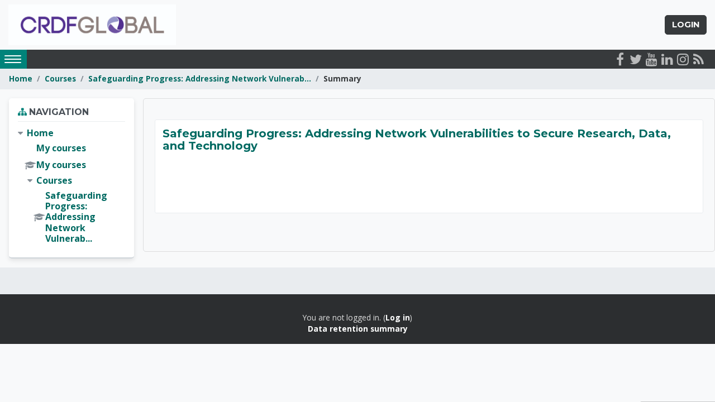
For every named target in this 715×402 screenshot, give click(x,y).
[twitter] (636, 59)
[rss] (698, 59)
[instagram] (682, 59)
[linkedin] (667, 59)
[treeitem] (71, 186)
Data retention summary (358, 328)
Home (20, 78)
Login (685, 25)
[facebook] (620, 59)
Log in (397, 317)
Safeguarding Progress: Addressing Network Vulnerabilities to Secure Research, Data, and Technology (417, 139)
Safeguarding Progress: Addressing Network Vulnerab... (199, 78)
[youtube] (651, 59)
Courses (60, 78)
